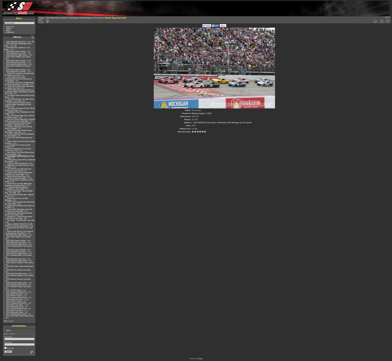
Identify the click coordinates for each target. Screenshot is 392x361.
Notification (10, 32)
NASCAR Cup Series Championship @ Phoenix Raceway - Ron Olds (19, 83)
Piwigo (200, 358)
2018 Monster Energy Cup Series (18, 279)
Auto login (10, 348)
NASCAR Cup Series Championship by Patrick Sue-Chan (19, 74)
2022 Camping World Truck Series (19, 246)
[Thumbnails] (375, 21)
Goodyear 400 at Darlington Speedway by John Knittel (16, 188)
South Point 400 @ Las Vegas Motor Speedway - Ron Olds (19, 100)
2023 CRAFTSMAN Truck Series (18, 237)
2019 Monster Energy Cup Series (18, 270)
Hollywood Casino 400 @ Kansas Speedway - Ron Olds (18, 131)
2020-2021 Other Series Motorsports (20, 266)
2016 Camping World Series (16, 297)
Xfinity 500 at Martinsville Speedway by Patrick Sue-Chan (19, 87)
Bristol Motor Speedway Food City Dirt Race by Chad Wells (18, 210)
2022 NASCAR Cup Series (16, 242)
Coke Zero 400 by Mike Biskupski (19, 138)
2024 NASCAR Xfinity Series (16, 64)
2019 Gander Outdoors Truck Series (20, 275)
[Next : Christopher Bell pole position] (388, 21)
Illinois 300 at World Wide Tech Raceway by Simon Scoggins (17, 177)
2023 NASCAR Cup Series (16, 71)
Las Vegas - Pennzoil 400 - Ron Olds (21, 220)
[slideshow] (47, 21)
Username (8, 337)
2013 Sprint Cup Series (14, 310)
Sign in (8, 330)
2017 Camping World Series (16, 292)
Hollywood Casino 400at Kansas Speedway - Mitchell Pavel (18, 124)
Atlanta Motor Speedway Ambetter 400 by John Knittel (18, 214)
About (8, 30)
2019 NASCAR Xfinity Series (16, 274)
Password (8, 342)
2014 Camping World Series (16, 308)
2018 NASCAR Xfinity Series (16, 283)
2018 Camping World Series (16, 285)
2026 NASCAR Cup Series (16, 42)
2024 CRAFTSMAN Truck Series (18, 66)
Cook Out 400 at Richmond (17, 163)
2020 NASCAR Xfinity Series (16, 261)
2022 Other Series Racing (15, 250)
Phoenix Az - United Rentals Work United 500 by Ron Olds (18, 217)
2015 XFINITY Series (14, 301)
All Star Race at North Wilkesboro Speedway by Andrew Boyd (18, 184)
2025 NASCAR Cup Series (16, 53)
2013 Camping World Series (16, 314)
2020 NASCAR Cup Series (16, 259)
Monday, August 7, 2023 (201, 113)
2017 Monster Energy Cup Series (18, 286)
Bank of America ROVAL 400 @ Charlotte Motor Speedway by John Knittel (18, 104)
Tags (8, 27)
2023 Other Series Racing (15, 240)
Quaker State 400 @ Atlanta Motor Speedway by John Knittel (19, 173)
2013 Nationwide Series (15, 312)
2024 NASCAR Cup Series (16, 62)
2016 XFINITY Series (14, 296)
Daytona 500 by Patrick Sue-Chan (20, 228)
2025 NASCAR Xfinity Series (16, 55)
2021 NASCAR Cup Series (16, 251)
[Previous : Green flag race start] (381, 21)
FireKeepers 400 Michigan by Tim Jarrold (86, 18)
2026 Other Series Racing (15, 51)
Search (8, 28)
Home (41, 18)
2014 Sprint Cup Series (14, 305)
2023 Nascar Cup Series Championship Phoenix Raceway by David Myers (18, 79)
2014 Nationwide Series (15, 307)
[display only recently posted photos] (33, 37)
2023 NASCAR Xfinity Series (16, 235)
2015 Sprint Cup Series (14, 299)
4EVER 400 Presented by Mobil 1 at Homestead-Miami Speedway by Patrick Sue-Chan (20, 91)
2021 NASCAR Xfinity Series (16, 253)
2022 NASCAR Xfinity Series (16, 244)
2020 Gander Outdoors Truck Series (20, 262)
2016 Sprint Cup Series (14, 294)
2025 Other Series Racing (15, 60)
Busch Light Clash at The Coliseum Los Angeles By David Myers (19, 232)
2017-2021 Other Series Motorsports (20, 316)
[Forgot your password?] (32, 352)
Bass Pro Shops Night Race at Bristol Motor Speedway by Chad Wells (20, 120)
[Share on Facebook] (215, 27)
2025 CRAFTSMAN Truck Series (18, 57)
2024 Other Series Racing (15, 70)
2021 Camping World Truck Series (19, 255)
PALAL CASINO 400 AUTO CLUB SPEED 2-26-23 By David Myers (18, 225)
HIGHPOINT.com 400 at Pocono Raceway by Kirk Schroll (18, 170)
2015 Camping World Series (16, 303)
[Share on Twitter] (206, 27)
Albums (17, 37)
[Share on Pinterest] (223, 27)
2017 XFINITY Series (14, 290)
